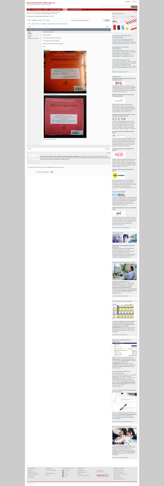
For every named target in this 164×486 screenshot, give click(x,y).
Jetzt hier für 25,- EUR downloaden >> (120, 334)
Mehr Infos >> (125, 91)
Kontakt (31, 470)
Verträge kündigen (83, 472)
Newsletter (66, 470)
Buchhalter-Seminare (55, 9)
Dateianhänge (46, 50)
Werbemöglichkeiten (51, 473)
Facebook (66, 474)
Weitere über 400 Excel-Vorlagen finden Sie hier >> (122, 421)
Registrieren (134, 1)
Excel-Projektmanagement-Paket (121, 60)
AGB (48, 475)
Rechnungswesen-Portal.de (121, 473)
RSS (65, 472)
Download (56, 94)
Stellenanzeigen (37, 9)
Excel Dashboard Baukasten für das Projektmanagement (122, 36)
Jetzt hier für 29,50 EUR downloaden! (120, 296)
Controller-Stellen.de (119, 472)
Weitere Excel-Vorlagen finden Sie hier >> (120, 71)
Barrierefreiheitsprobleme (84, 475)
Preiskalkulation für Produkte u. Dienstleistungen (120, 48)
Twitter (65, 476)
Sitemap (80, 473)
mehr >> (68, 159)
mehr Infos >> (133, 43)
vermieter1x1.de (118, 477)
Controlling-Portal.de (119, 470)
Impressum (32, 477)
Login (128, 1)
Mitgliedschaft (82, 470)
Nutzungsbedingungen (34, 473)
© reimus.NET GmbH (31, 483)
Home (28, 12)
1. (109, 32)
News (29, 9)
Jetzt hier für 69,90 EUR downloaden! (120, 457)
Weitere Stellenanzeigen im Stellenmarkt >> (121, 227)
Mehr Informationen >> (117, 367)
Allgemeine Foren (38, 12)
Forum (65, 9)
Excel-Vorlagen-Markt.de (120, 479)
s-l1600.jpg (46, 94)
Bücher (46, 9)
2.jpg (45, 139)
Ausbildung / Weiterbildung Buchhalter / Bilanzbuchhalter (54, 23)
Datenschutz (32, 475)
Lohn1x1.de (117, 475)
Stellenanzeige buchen (75, 9)
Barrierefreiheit (33, 472)
